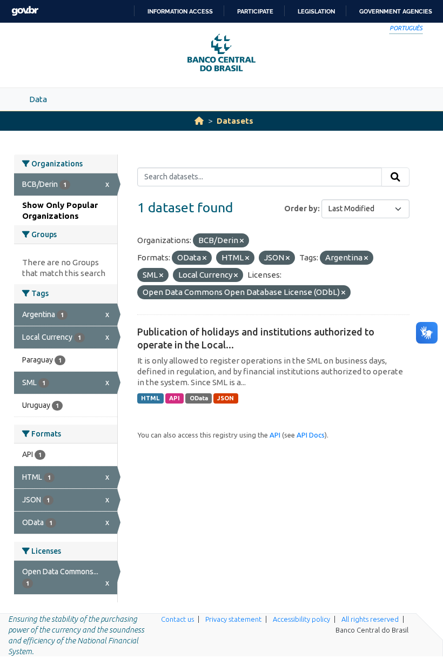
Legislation (316, 11)
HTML (150, 398)
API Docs (311, 435)
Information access (180, 11)
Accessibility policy (301, 619)
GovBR (24, 11)
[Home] (199, 120)
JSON (225, 398)
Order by (301, 208)
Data (38, 99)
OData (199, 398)
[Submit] (395, 177)
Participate (255, 11)
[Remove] (242, 241)
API (174, 398)
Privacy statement (233, 619)
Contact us (177, 619)
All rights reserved (370, 619)
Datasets (235, 120)
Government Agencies (395, 11)
